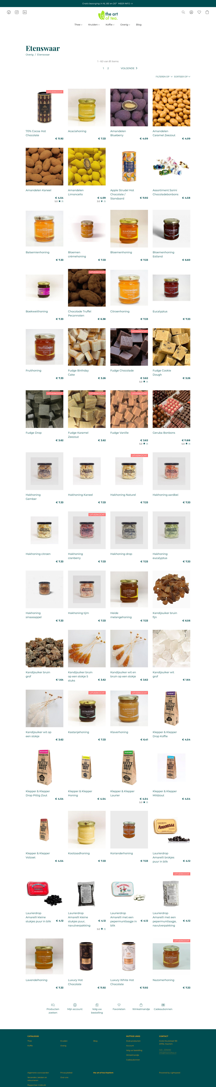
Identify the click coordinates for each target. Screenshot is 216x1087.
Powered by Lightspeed (169, 1073)
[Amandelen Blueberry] (129, 107)
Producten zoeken (53, 1011)
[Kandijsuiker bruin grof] (44, 648)
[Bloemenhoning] (129, 228)
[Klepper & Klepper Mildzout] (171, 767)
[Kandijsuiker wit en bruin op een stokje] (129, 648)
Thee (77, 24)
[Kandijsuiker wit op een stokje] (44, 708)
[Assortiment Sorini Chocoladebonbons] (171, 166)
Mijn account (75, 1009)
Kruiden (93, 24)
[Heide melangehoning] (129, 589)
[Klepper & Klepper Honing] (87, 767)
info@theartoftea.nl (167, 1053)
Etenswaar (43, 54)
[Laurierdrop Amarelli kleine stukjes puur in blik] (44, 889)
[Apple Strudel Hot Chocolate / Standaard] (129, 166)
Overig (124, 24)
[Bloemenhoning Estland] (171, 228)
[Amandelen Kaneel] (44, 166)
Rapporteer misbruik (36, 1085)
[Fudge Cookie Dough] (171, 347)
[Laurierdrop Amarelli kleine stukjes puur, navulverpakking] (87, 889)
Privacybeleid (66, 1073)
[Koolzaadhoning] (87, 829)
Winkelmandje (141, 1009)
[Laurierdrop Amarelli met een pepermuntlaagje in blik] (129, 889)
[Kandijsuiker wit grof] (171, 648)
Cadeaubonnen (163, 1009)
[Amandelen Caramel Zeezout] (171, 107)
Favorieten (119, 1009)
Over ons (64, 1077)
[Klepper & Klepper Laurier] (129, 767)
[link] (126, 3)
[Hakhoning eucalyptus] (171, 530)
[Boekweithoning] (44, 288)
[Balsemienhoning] (44, 228)
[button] (108, 15)
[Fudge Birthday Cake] (87, 347)
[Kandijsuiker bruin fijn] (171, 589)
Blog (139, 24)
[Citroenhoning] (129, 288)
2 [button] (108, 68)
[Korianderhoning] (129, 829)
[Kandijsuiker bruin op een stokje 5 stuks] (87, 648)
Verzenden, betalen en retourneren (37, 1078)
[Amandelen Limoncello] (87, 166)
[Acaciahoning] (87, 107)
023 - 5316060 (165, 1050)
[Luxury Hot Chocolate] (87, 956)
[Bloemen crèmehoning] (87, 228)
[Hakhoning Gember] (44, 471)
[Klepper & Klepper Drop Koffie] (171, 708)
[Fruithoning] (44, 347)
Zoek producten (133, 1041)
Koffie (109, 24)
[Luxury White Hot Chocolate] (129, 956)
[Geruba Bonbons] (171, 409)
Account (130, 1046)
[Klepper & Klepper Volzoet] (44, 829)
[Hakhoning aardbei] (171, 471)
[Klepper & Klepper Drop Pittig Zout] (44, 767)
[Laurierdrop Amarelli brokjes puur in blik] (171, 829)
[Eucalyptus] (171, 288)
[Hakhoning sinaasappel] (44, 589)
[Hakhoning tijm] (87, 589)
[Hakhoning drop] (129, 530)
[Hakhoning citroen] (44, 530)
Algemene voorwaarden (38, 1073)
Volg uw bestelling (97, 1011)
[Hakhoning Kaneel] (87, 471)
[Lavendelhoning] (44, 956)
